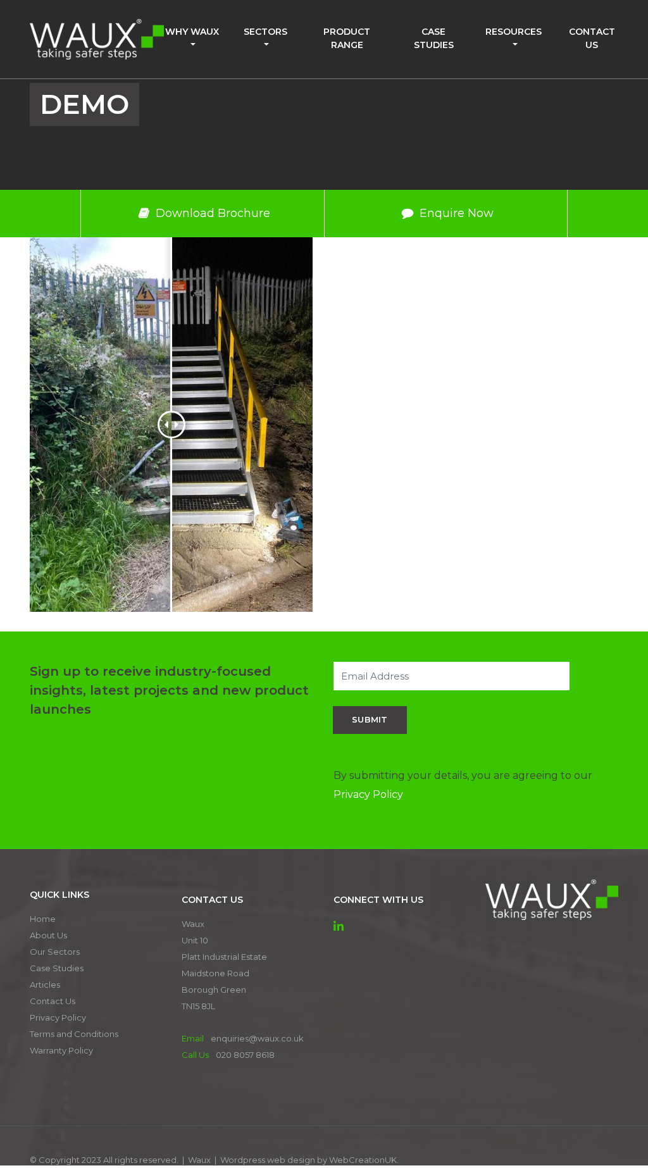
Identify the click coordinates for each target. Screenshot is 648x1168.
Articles (45, 984)
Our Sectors (55, 952)
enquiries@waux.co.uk (257, 1038)
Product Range (346, 38)
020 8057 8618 (245, 1055)
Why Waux (192, 31)
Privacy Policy (368, 794)
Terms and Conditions (74, 1034)
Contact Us (592, 38)
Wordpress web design (267, 1160)
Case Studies (434, 38)
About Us (48, 935)
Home (43, 919)
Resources (513, 31)
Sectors (265, 31)
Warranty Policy (61, 1050)
